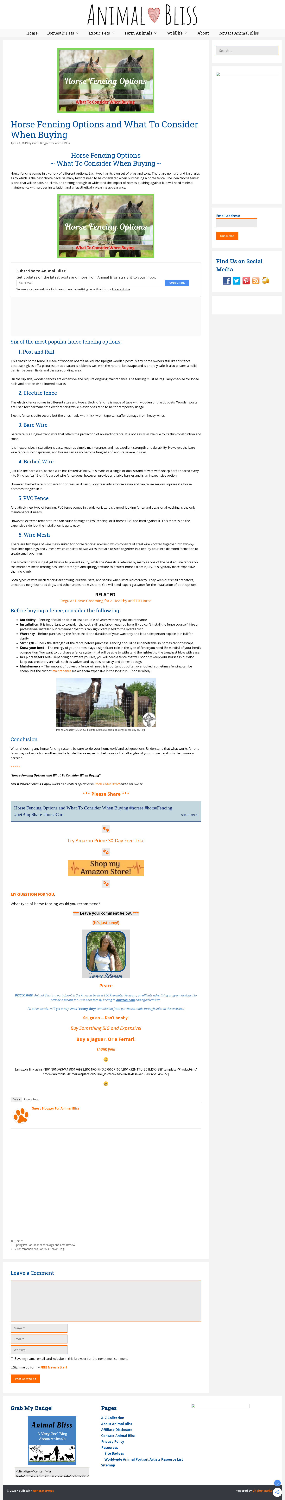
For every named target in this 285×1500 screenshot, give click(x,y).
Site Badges (114, 1453)
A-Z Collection (112, 1418)
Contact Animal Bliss (238, 32)
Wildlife (175, 32)
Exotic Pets (99, 32)
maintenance (61, 671)
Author (16, 1099)
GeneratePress (43, 1490)
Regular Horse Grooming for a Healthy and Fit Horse (105, 600)
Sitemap (108, 1465)
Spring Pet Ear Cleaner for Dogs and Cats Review (45, 1245)
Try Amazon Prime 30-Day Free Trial (105, 840)
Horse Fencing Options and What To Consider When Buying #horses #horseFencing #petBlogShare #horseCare (93, 811)
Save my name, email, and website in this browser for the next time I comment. (71, 1358)
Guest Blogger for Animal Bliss (55, 1108)
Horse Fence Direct (107, 784)
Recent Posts (31, 1099)
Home (32, 32)
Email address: (228, 216)
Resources (109, 1447)
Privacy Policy (112, 1441)
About (203, 32)
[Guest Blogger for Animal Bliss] (20, 1122)
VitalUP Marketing (265, 1490)
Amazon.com (125, 1000)
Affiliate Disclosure (116, 1429)
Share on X (189, 815)
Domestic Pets (60, 32)
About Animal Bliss (116, 1424)
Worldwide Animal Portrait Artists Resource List (143, 1459)
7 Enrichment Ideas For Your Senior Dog (39, 1249)
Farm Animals (138, 32)
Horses (19, 1241)
